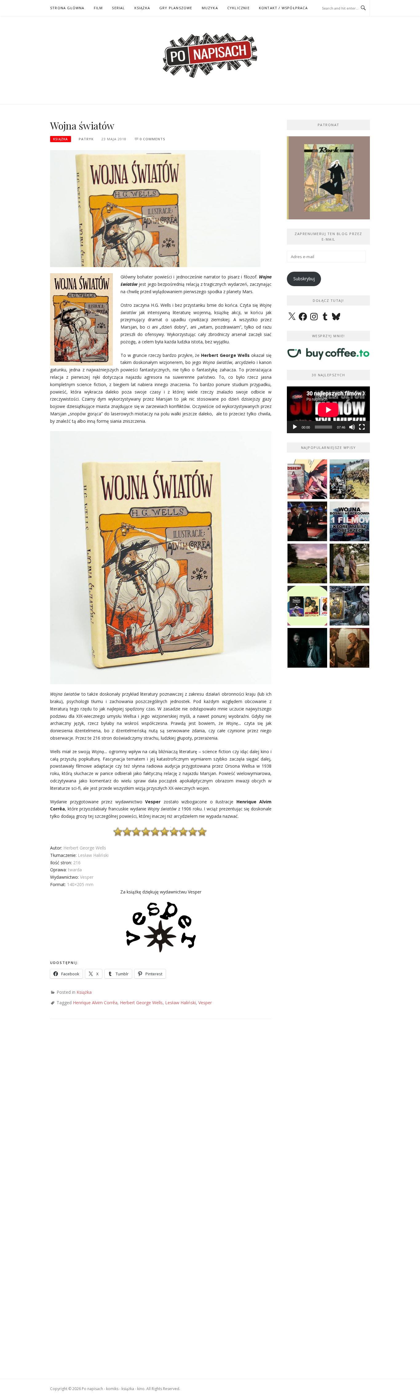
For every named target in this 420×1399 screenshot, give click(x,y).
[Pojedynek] (307, 563)
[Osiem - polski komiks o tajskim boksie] (307, 479)
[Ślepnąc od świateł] (349, 647)
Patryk (86, 139)
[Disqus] (160, 1116)
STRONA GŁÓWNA (67, 8)
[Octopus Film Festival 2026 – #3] (307, 605)
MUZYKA (210, 8)
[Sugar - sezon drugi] (307, 521)
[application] (328, 409)
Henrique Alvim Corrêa (95, 1002)
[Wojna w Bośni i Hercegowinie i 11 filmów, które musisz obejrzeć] (349, 521)
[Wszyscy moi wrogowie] (349, 563)
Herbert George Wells (141, 1002)
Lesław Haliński (180, 1002)
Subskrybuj (304, 279)
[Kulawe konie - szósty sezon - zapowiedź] (307, 647)
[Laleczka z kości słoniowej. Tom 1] (349, 479)
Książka (60, 139)
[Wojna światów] (155, 208)
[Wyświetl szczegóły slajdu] (328, 177)
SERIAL (118, 8)
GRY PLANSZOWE (175, 8)
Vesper (205, 1002)
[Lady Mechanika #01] (349, 605)
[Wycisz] (352, 427)
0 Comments (152, 139)
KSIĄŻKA (142, 8)
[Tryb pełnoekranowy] (362, 427)
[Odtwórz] (295, 427)
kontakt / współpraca (283, 8)
